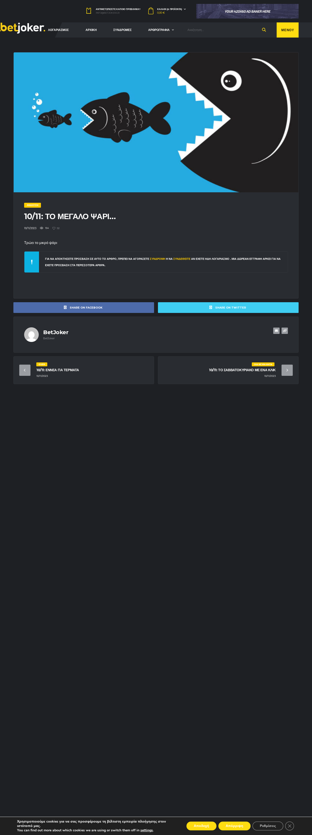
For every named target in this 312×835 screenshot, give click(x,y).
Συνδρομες (122, 30)
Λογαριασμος (58, 30)
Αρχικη (91, 30)
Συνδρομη (157, 259)
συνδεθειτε (182, 259)
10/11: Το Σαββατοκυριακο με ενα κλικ (242, 370)
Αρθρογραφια (159, 30)
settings (146, 830)
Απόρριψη (234, 826)
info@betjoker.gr (107, 13)
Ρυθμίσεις (268, 826)
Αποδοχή (201, 826)
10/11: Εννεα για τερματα (57, 370)
